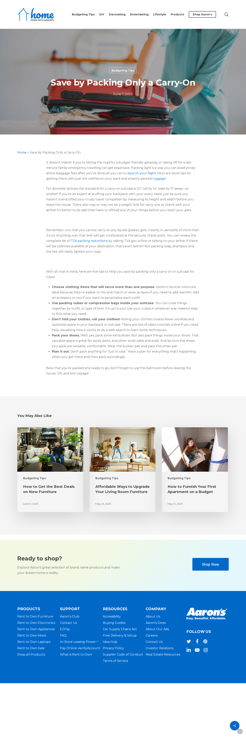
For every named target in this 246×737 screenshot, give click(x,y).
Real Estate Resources (163, 654)
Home (22, 152)
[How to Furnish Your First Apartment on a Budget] (195, 469)
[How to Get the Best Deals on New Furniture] (50, 469)
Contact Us (68, 623)
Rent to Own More (31, 635)
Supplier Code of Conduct (123, 654)
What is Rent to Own (76, 654)
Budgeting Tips (122, 70)
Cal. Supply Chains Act (120, 629)
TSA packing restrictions (89, 241)
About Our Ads (157, 629)
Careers (151, 635)
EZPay (65, 629)
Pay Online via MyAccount (80, 648)
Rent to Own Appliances (36, 629)
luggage (159, 178)
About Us (153, 616)
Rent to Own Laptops (33, 642)
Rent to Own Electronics (36, 623)
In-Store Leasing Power (79, 642)
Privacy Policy (113, 648)
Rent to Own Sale (31, 648)
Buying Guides (114, 623)
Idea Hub (110, 642)
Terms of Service (115, 661)
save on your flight (141, 173)
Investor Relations (159, 648)
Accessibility (112, 616)
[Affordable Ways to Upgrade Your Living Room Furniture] (122, 469)
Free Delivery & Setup (120, 635)
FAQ (63, 635)
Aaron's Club (69, 616)
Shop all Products (31, 654)
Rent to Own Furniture (35, 616)
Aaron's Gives (156, 623)
